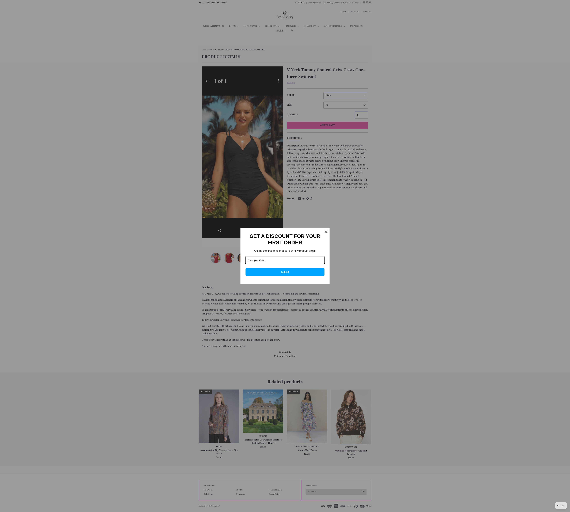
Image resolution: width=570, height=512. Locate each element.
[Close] (326, 231)
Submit (285, 272)
